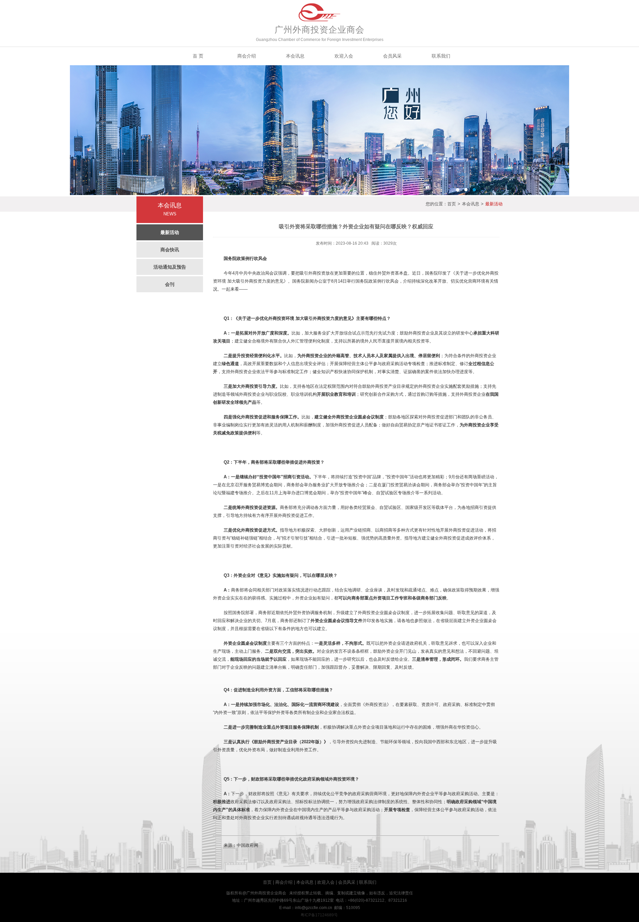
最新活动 (169, 232)
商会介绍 (246, 56)
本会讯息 (295, 56)
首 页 (198, 56)
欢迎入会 (343, 56)
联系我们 (441, 56)
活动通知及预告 (169, 267)
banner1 (319, 130)
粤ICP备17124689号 (319, 915)
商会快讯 (169, 249)
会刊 (169, 284)
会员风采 (392, 56)
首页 (451, 203)
